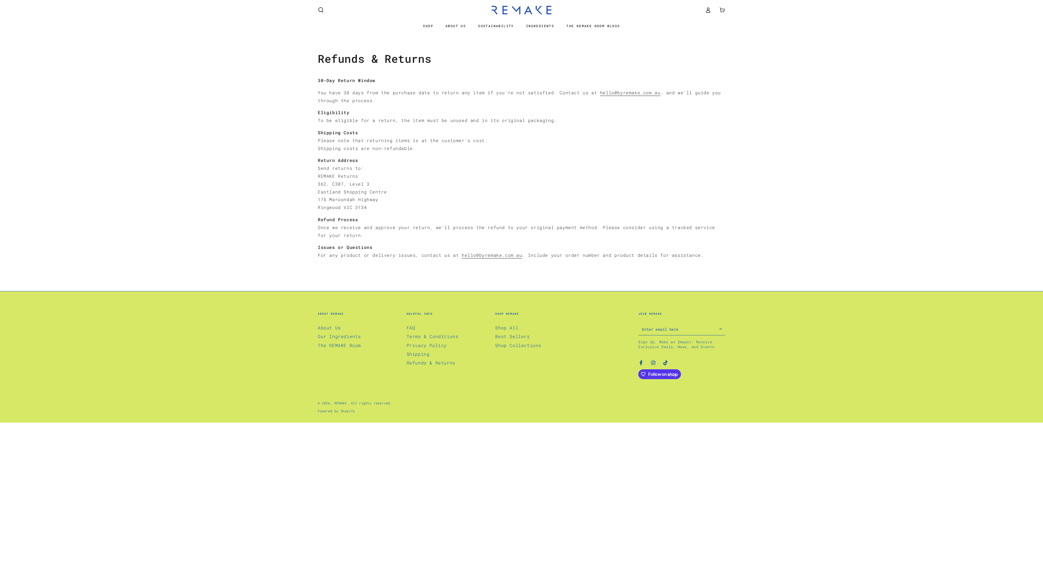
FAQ (411, 327)
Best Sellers (512, 336)
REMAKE (340, 403)
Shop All (506, 327)
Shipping (418, 354)
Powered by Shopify (336, 411)
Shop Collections (518, 345)
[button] (321, 10)
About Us (329, 327)
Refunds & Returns (431, 363)
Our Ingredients (339, 336)
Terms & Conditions (432, 336)
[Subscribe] (722, 329)
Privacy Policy (427, 345)
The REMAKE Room (339, 345)
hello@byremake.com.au (630, 92)
